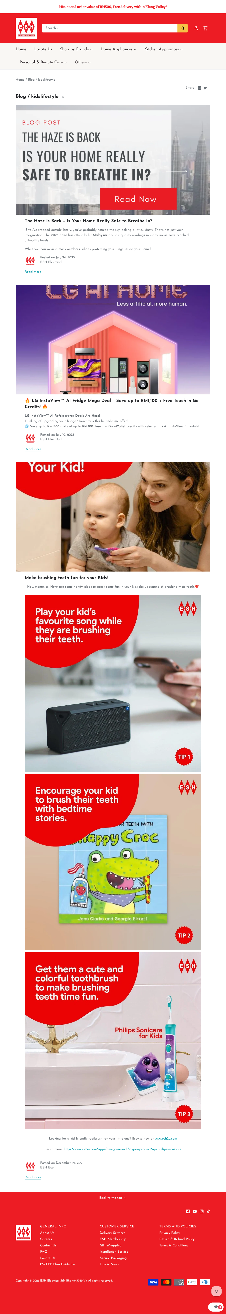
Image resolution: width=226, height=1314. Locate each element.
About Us (47, 1233)
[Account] (196, 28)
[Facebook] (188, 1211)
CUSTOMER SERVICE (117, 1226)
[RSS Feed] (62, 96)
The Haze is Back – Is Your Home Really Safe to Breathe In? (88, 221)
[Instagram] (201, 1211)
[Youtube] (195, 1211)
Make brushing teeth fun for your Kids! (66, 578)
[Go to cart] (205, 28)
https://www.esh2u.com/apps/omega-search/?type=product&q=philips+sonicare (122, 1149)
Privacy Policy (169, 1233)
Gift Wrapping (111, 1245)
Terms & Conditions (173, 1245)
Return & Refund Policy (176, 1239)
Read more (33, 272)
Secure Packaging (113, 1258)
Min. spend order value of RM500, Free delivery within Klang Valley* (113, 7)
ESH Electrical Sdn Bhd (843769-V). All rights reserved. (76, 1280)
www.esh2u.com (166, 1138)
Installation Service (114, 1251)
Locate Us (47, 1258)
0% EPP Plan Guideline (57, 1264)
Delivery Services (112, 1233)
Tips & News (109, 1264)
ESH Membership (113, 1239)
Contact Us (48, 1245)
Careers (46, 1239)
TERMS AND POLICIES (177, 1226)
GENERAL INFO (53, 1226)
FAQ (43, 1251)
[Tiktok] (208, 1211)
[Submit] (182, 28)
